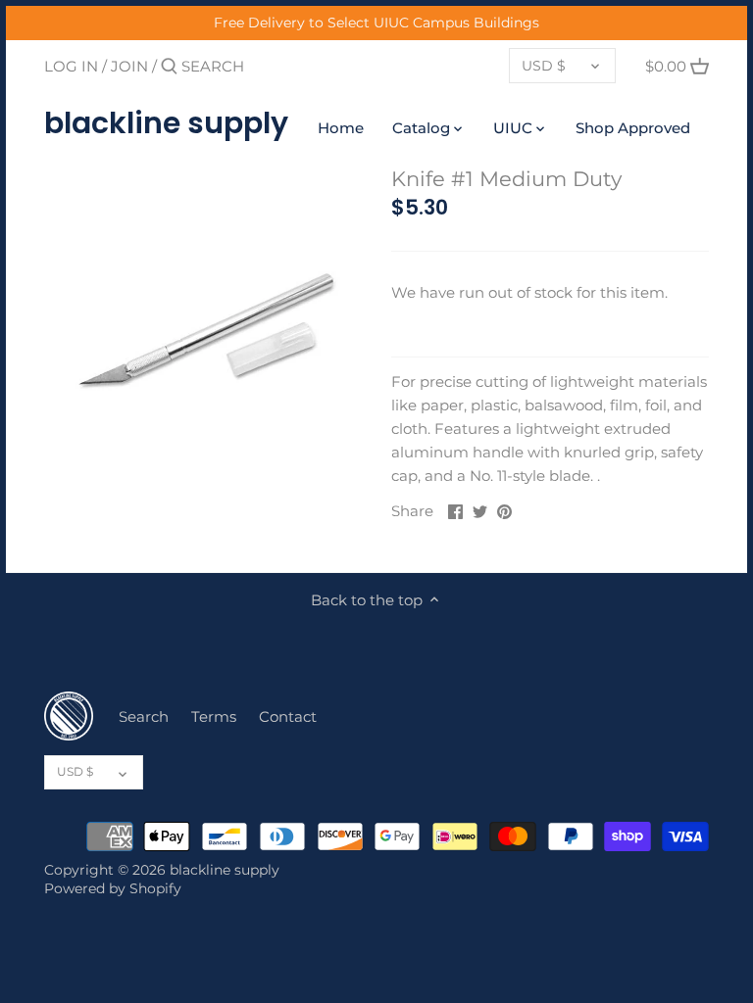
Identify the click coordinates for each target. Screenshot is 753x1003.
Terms (213, 716)
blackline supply (166, 123)
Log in (71, 66)
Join (129, 66)
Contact (288, 716)
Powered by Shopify (112, 888)
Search (144, 716)
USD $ (544, 65)
